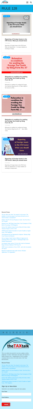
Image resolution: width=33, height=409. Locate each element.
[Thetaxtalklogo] (5, 2)
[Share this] (6, 332)
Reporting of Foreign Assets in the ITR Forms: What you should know (16, 40)
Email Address (5, 397)
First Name (4, 391)
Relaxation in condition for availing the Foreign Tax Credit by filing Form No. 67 (16, 78)
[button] (27, 2)
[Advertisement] (16, 193)
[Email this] (3, 332)
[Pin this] (17, 332)
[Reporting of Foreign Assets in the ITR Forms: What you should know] (16, 14)
